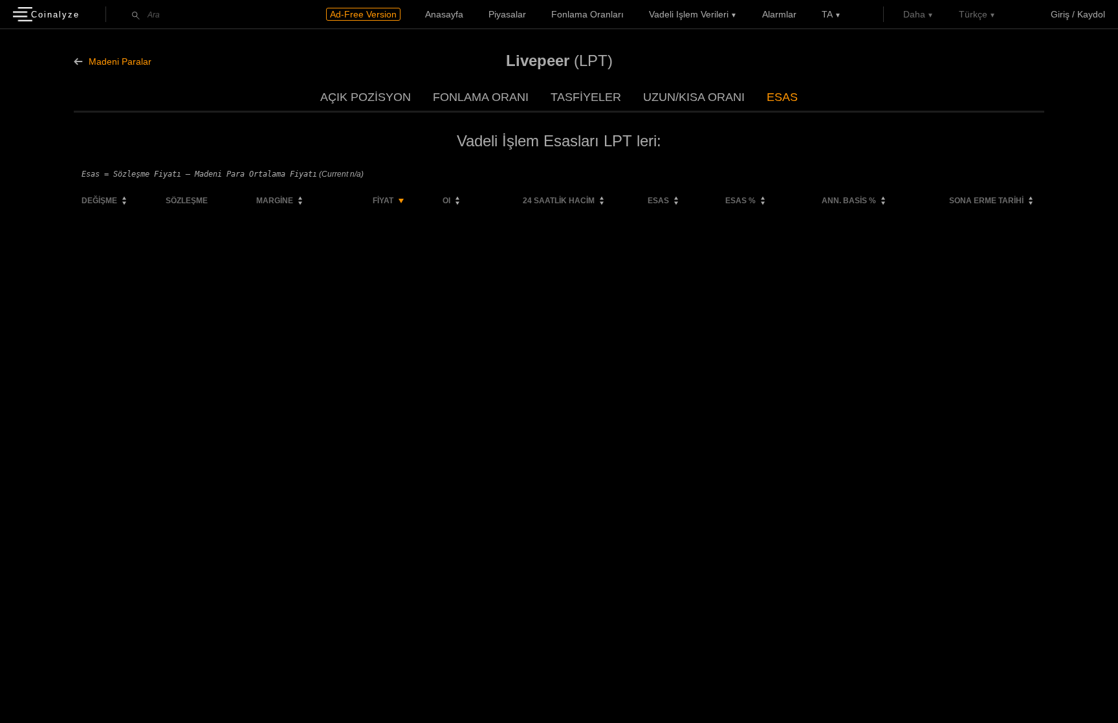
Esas (782, 97)
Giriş (1060, 14)
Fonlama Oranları (587, 14)
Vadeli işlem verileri (689, 14)
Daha (914, 14)
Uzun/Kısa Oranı (694, 97)
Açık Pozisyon (365, 97)
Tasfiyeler (586, 97)
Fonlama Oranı (481, 97)
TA (827, 14)
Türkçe (973, 14)
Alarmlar (779, 14)
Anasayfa (444, 14)
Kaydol (1091, 14)
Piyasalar (507, 14)
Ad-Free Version (363, 14)
